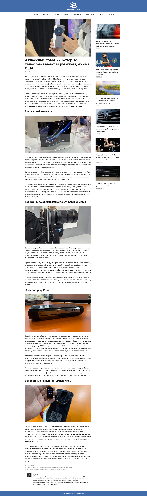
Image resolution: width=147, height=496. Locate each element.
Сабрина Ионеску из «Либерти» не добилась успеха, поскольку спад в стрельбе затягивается (107, 157)
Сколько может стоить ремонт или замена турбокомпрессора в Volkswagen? (107, 129)
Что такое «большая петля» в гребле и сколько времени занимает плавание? (107, 100)
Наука (66, 15)
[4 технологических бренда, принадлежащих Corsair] (108, 179)
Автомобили (90, 15)
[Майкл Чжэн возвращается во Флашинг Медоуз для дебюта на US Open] (108, 66)
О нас (101, 15)
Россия (35, 15)
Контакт (111, 15)
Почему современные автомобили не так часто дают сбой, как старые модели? (107, 43)
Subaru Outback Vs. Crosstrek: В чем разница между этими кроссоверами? (50, 467)
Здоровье (46, 15)
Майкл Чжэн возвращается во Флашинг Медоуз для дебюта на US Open (107, 72)
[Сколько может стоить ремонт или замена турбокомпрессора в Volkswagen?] (108, 122)
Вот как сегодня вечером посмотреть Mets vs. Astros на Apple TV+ (48, 469)
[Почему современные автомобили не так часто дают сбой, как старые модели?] (108, 37)
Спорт (57, 15)
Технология (77, 15)
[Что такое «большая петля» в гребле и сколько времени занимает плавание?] (108, 94)
